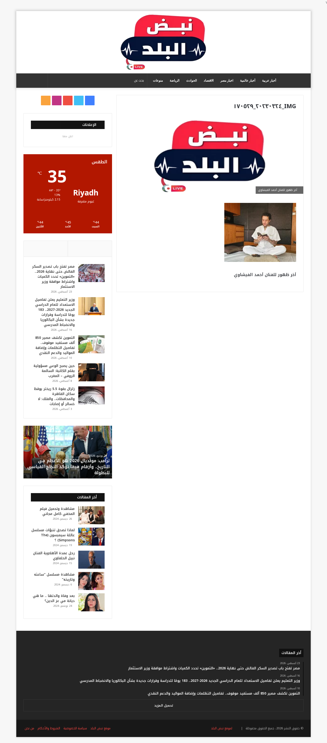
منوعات (158, 80)
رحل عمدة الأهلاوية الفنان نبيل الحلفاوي (54, 555)
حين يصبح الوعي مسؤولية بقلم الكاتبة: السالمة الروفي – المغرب (54, 371)
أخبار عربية (269, 80)
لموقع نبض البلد (220, 728)
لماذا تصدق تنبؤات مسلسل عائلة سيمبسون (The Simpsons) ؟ (53, 535)
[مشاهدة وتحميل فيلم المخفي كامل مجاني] (91, 515)
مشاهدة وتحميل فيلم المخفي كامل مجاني (57, 511)
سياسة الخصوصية (75, 728)
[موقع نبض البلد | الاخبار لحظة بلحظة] (163, 42)
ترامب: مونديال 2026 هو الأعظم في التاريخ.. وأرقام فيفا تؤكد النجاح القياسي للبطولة (68, 467)
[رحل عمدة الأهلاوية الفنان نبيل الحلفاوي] (91, 560)
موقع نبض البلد (100, 728)
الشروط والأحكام (49, 728)
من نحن (29, 728)
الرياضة (175, 80)
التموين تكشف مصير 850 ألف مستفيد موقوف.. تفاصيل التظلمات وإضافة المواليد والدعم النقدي (55, 345)
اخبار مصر (226, 80)
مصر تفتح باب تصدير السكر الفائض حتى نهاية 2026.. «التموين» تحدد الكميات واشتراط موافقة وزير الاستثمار (53, 276)
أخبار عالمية (247, 80)
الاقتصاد (209, 80)
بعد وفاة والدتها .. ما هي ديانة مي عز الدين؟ (54, 598)
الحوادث (191, 80)
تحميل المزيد (163, 705)
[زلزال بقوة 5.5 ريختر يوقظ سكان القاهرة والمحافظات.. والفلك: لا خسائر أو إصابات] (91, 395)
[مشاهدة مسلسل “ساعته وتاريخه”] (91, 581)
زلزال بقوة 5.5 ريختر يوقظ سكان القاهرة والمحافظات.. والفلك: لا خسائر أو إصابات (54, 396)
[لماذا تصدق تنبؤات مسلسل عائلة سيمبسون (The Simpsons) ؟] (91, 537)
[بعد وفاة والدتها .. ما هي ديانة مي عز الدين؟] (91, 602)
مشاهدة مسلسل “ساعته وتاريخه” (54, 577)
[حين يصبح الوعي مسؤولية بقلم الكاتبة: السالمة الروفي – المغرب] (91, 372)
